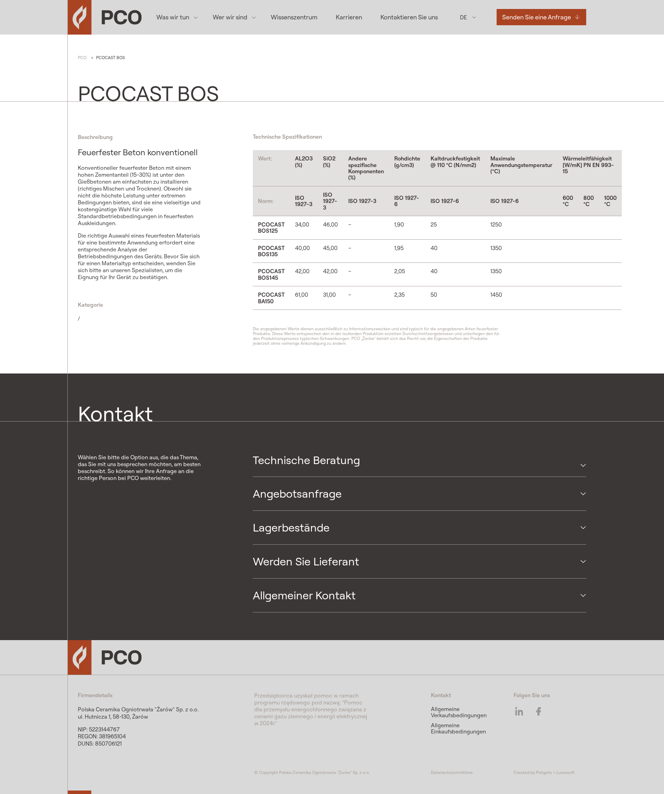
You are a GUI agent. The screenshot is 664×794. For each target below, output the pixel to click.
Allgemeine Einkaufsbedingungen (458, 728)
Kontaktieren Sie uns (409, 17)
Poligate (544, 772)
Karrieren (349, 17)
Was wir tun (172, 17)
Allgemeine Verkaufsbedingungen (459, 712)
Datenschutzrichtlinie (452, 772)
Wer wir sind (230, 17)
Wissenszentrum (294, 17)
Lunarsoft (565, 772)
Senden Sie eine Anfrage (536, 17)
